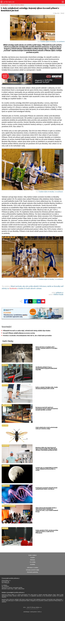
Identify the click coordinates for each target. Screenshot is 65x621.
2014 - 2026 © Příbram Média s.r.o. (32, 608)
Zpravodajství (4, 5)
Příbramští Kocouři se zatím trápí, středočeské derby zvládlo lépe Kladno (25, 330)
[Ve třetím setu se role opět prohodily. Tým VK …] (32, 170)
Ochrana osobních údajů (32, 570)
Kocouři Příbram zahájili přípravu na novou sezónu (18, 333)
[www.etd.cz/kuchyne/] (32, 79)
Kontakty (32, 564)
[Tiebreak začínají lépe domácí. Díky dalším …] (32, 257)
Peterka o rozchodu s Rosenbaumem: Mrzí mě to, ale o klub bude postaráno (26, 335)
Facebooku (13, 288)
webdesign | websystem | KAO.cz (32, 611)
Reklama (32, 560)
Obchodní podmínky (32, 572)
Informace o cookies (32, 567)
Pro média (32, 562)
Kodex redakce (32, 555)
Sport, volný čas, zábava (17, 5)
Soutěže (32, 557)
